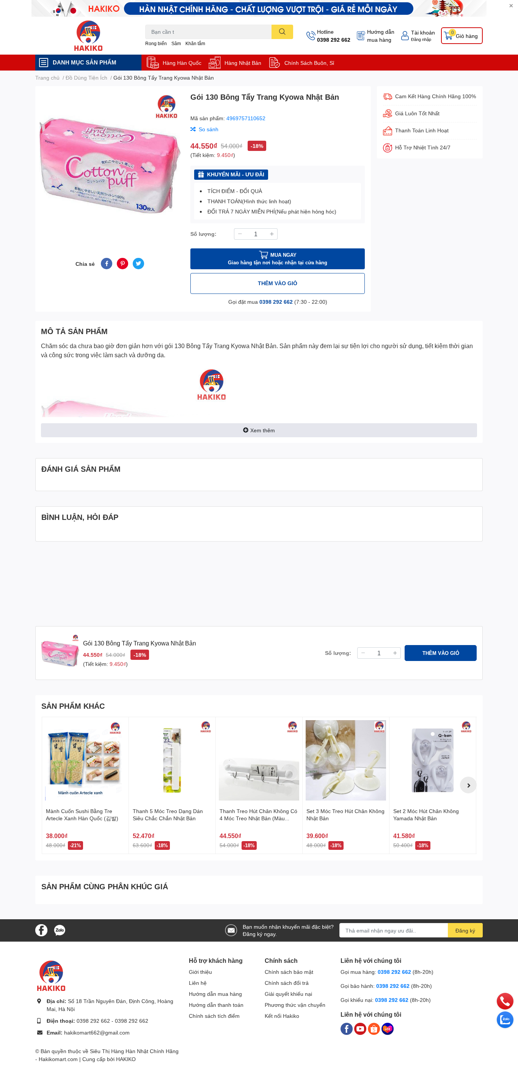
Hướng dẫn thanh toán (216, 1005)
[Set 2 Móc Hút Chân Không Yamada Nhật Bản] (432, 760)
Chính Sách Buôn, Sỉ (309, 63)
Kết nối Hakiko (282, 1016)
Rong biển (156, 43)
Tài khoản (423, 32)
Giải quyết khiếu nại (288, 994)
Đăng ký (465, 930)
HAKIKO (126, 1059)
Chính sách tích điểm (214, 1016)
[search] (282, 32)
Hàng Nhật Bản (242, 63)
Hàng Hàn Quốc (182, 63)
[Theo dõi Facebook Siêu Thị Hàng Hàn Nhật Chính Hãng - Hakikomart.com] (41, 929)
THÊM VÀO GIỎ (277, 283)
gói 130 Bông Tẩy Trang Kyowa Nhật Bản (220, 345)
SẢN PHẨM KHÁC (73, 705)
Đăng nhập (421, 39)
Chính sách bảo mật (289, 972)
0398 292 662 (333, 39)
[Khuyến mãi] (259, 8)
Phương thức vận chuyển (295, 1005)
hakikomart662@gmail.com (97, 1032)
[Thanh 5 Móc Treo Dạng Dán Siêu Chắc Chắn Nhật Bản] (172, 760)
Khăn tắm (195, 43)
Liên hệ (198, 983)
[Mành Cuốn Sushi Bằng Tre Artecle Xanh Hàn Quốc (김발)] (85, 760)
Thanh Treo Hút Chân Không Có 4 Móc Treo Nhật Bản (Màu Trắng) (258, 818)
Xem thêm (262, 430)
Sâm (176, 43)
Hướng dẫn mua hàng (380, 35)
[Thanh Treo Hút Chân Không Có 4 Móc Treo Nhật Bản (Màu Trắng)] (259, 760)
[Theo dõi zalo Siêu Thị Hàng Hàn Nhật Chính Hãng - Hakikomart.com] (59, 929)
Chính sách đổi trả (287, 983)
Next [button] (468, 785)
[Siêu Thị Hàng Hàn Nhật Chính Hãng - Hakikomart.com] (88, 35)
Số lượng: (203, 234)
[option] (110, 163)
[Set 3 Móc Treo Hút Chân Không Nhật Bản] (346, 760)
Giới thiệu (200, 972)
